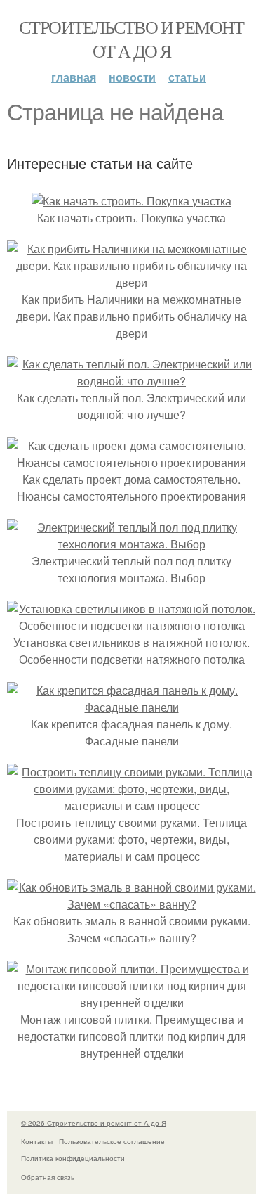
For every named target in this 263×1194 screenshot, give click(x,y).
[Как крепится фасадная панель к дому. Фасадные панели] (131, 707)
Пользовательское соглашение (112, 1141)
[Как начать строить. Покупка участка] (131, 201)
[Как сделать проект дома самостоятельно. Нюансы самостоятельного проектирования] (131, 462)
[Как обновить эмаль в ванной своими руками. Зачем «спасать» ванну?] (131, 904)
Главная (73, 77)
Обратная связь (47, 1177)
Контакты (37, 1141)
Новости (132, 77)
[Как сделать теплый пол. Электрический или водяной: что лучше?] (131, 381)
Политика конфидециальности (73, 1158)
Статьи (187, 77)
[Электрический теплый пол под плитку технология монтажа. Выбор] (131, 544)
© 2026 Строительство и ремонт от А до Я (93, 1123)
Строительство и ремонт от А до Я (131, 39)
